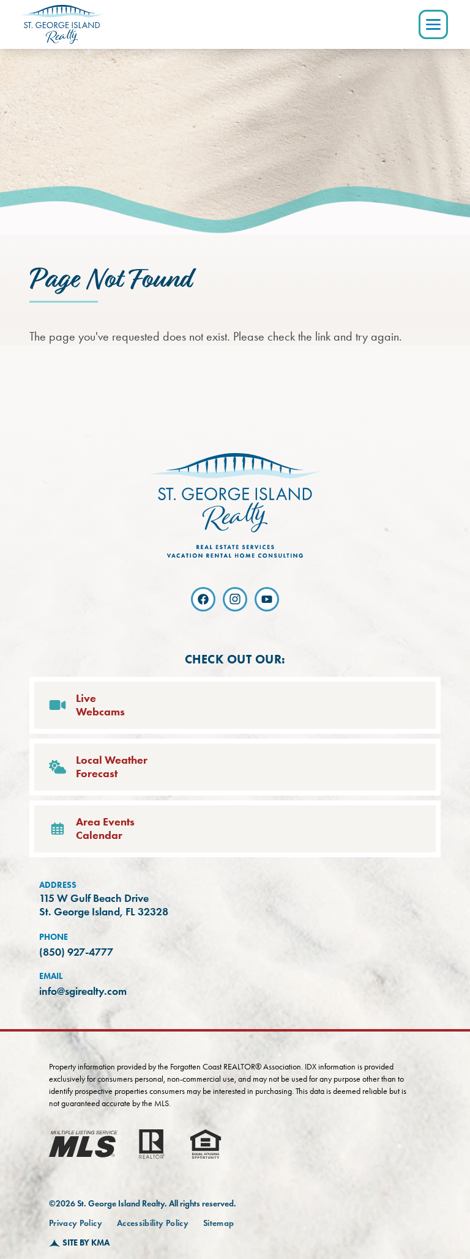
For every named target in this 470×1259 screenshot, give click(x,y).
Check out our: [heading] (235, 659)
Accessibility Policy (152, 1223)
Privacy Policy (75, 1223)
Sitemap (218, 1223)
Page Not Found (110, 280)
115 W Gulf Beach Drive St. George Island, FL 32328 (103, 905)
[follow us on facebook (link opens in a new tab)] (203, 599)
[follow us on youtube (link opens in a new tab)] (267, 599)
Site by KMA (86, 1243)
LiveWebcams (100, 705)
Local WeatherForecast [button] (111, 767)
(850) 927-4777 (76, 952)
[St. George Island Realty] (62, 24)
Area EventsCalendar (105, 829)
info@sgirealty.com (83, 991)
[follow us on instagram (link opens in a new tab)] (235, 599)
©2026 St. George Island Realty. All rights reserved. (142, 1203)
